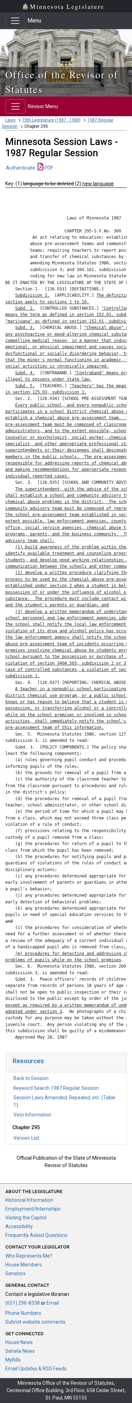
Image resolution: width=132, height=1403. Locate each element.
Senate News (20, 1351)
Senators (15, 1273)
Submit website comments (35, 1322)
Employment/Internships (33, 1209)
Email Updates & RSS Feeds (36, 1368)
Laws (10, 120)
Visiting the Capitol (25, 1217)
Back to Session (31, 1078)
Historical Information (29, 1200)
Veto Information (32, 1115)
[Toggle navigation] (15, 21)
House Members (23, 1264)
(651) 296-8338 (22, 1303)
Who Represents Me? (28, 1256)
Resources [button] (28, 1061)
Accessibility (19, 1226)
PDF (48, 168)
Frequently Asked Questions (36, 1235)
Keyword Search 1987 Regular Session (56, 1088)
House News (19, 1342)
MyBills (13, 1360)
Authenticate (20, 168)
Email (52, 1303)
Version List (26, 1138)
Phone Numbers (23, 1313)
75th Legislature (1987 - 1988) (51, 120)
